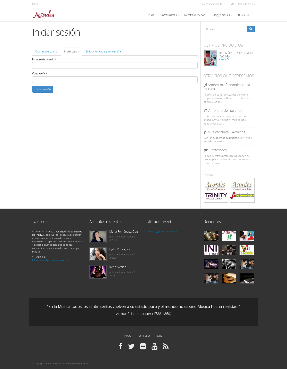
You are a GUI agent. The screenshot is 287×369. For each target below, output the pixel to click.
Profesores (218, 150)
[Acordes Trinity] (216, 190)
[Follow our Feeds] (165, 346)
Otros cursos (169, 15)
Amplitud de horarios (225, 110)
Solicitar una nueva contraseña (103, 51)
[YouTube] (155, 346)
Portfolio (144, 335)
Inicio (35, 4)
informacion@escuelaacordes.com (50, 260)
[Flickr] (143, 346)
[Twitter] (131, 346)
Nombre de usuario (44, 59)
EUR (232, 4)
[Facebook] (121, 346)
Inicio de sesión (246, 4)
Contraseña (39, 73)
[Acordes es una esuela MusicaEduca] (242, 190)
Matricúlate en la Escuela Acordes (236, 54)
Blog (159, 335)
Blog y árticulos (221, 15)
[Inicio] (45, 15)
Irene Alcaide (117, 267)
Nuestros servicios (195, 15)
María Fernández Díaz (123, 231)
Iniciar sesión (73, 53)
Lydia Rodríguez (119, 249)
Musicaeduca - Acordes (226, 132)
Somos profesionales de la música (227, 86)
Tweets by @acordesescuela (161, 231)
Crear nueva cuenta (46, 51)
